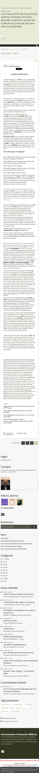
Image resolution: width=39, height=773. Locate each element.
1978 (4, 362)
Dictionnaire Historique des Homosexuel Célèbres (20, 661)
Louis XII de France (9, 252)
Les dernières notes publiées (20, 764)
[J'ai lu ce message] (37, 768)
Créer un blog (16, 763)
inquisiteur (8, 217)
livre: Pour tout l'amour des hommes (11, 546)
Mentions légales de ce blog (19, 766)
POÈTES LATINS (10, 620)
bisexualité (28, 704)
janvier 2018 (4, 49)
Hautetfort (23, 763)
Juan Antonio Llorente (24, 217)
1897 (33, 360)
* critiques (6, 559)
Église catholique (11, 303)
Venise (7, 120)
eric (4, 689)
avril (6, 363)
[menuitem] (5, 49)
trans (31, 708)
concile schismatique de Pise (20, 250)
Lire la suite (12, 472)
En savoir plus (11, 771)
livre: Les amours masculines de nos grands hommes (16, 543)
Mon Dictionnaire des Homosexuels (18, 652)
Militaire (5, 570)
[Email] (2, 37)
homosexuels (6, 704)
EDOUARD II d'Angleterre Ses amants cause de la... (19, 611)
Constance (18, 138)
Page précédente (16, 443)
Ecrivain (5, 567)
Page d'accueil (15, 49)
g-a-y (25, 708)
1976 (9, 363)
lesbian (18, 708)
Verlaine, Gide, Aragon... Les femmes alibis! (18, 672)
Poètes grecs (8, 628)
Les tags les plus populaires (31, 764)
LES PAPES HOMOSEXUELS (14, 644)
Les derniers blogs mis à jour (7, 764)
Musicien (5, 573)
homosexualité (15, 711)
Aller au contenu (5, 1)
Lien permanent (9, 433)
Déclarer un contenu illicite (8, 766)
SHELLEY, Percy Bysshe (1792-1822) (18, 594)
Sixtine (20, 259)
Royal (4, 581)
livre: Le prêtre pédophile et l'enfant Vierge (14, 549)
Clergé (24, 433)
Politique (5, 578)
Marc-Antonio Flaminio (10, 293)
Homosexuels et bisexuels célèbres (16, 9)
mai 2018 (24, 49)
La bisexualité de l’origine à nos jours (19, 602)
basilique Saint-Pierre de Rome (19, 308)
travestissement (18, 704)
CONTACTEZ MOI (6, 460)
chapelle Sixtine (26, 310)
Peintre (5, 576)
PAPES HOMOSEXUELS (11, 66)
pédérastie (5, 708)
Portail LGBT (4, 538)
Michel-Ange (18, 307)
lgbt (12, 708)
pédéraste (5, 711)
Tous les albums (8, 508)
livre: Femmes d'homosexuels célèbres (12, 541)
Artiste (5, 562)
